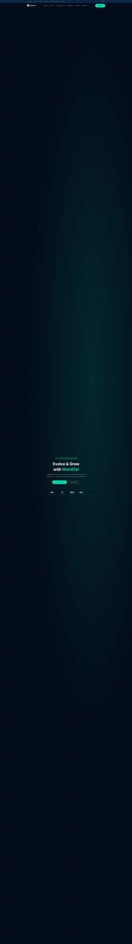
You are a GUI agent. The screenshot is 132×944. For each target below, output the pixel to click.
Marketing (30, 1)
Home (45, 5)
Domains (63, 1)
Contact (77, 5)
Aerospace (70, 5)
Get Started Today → (59, 482)
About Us (51, 5)
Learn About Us (74, 482)
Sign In (102, 1)
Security (35, 1)
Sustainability (61, 5)
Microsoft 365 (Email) (54, 1)
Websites (46, 1)
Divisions (84, 5)
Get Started (100, 5)
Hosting (40, 1)
